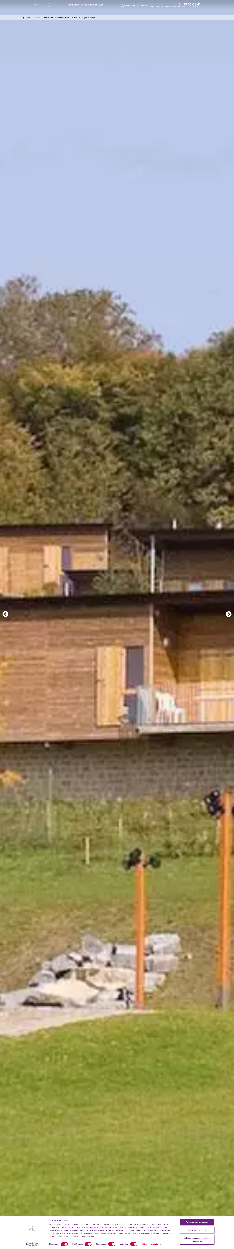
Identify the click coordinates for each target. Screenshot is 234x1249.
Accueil (36, 18)
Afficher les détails (150, 1244)
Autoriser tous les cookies (197, 1222)
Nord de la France (62, 18)
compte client (130, 5)
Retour (27, 18)
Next (228, 614)
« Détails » (156, 1233)
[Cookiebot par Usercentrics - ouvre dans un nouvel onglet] (32, 1244)
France (52, 18)
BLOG (101, 5)
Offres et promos (89, 5)
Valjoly (73, 18)
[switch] (88, 1244)
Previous (5, 614)
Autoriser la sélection (197, 1230)
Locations (44, 18)
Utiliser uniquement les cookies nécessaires (197, 1239)
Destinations (73, 5)
